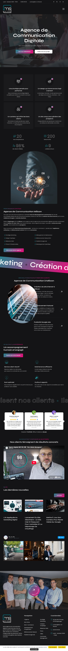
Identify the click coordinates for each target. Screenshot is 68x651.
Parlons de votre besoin (13, 355)
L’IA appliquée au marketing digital (10, 519)
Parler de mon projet (43, 51)
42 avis (45, 432)
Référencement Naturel (43, 306)
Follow (62, 537)
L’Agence (26, 619)
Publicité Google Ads (42, 322)
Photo (41, 631)
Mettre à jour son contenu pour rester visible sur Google (54, 520)
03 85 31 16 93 (56, 630)
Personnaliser (34, 649)
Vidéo (41, 634)
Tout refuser (62, 647)
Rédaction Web (44, 628)
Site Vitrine (27, 622)
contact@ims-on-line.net (36, 2)
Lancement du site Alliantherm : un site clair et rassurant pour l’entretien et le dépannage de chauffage (33, 523)
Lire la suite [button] (14, 427)
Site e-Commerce (29, 625)
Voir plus (59, 495)
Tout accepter (53, 647)
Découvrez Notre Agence (13, 250)
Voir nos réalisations (24, 51)
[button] (63, 421)
